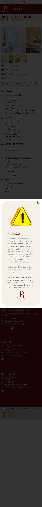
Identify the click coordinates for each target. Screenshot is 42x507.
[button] (39, 202)
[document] (21, 253)
